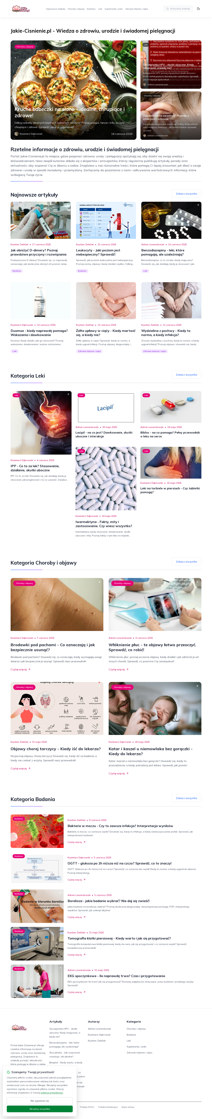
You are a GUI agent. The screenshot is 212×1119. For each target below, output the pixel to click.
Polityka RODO (87, 1107)
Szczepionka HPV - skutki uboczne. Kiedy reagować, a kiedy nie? (64, 1032)
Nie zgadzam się (40, 1100)
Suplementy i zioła (114, 9)
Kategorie (134, 1021)
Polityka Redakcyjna (108, 1107)
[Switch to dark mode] (198, 9)
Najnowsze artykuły (55, 9)
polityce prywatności (52, 1092)
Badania (91, 9)
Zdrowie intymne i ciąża (136, 9)
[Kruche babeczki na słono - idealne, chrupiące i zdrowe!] (73, 90)
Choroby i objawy (76, 9)
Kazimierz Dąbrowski (22, 324)
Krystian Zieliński (19, 244)
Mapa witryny (128, 1107)
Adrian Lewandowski (152, 244)
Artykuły (55, 1021)
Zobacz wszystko (186, 193)
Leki (100, 9)
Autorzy (94, 1021)
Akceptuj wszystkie (39, 1108)
